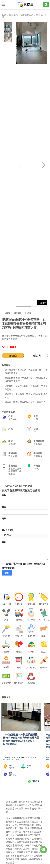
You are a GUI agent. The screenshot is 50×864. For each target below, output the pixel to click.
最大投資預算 (7, 530)
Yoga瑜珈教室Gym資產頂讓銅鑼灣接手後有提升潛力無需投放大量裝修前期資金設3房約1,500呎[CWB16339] (21, 739)
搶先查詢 (13, 355)
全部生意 (13, 14)
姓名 (4, 495)
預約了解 (37, 355)
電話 (4, 507)
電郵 (4, 518)
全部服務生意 (27, 14)
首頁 (4, 14)
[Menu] (3, 4)
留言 (4, 542)
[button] (44, 165)
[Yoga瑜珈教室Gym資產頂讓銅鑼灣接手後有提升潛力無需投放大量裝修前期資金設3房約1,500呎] (21, 717)
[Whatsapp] (43, 849)
